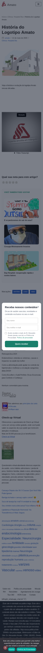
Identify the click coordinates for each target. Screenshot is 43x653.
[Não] (40, 645)
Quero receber (21, 344)
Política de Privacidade (26, 649)
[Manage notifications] (5, 648)
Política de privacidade (25, 338)
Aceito (11, 649)
